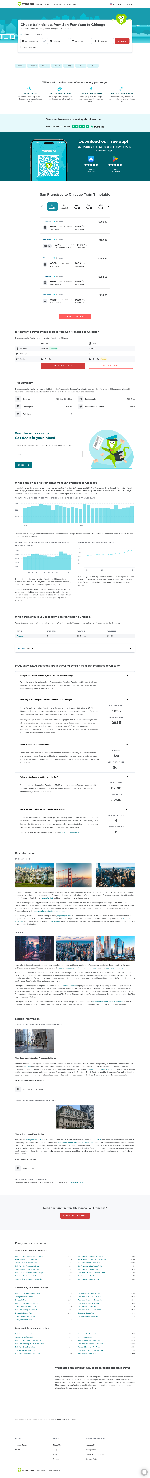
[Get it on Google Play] (115, 159)
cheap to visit (47, 898)
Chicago (51, 1419)
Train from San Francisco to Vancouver (29, 1256)
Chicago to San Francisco (70, 832)
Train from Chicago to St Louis (88, 1303)
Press (55, 1454)
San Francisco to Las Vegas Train (90, 1266)
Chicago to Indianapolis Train (25, 1306)
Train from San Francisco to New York (91, 1272)
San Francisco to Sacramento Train (27, 1269)
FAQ (69, 66)
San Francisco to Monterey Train (26, 1263)
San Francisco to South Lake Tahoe (90, 1256)
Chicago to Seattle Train (86, 1313)
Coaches (39, 4)
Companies (91, 1450)
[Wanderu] (26, 4)
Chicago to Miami (21, 1300)
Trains (47, 4)
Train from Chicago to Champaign (27, 1303)
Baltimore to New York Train (25, 1350)
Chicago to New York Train (87, 1306)
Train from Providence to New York (90, 1350)
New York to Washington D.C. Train (27, 1353)
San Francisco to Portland (87, 1276)
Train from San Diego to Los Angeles (28, 1340)
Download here (76, 1182)
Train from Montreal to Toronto (26, 1334)
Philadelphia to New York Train (89, 1347)
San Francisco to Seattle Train (88, 1279)
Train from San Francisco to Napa (27, 1266)
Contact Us (90, 1445)
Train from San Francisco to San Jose (28, 1276)
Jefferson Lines (87, 1142)
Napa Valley (55, 921)
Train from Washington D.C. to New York (29, 1344)
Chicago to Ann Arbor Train (25, 1316)
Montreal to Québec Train (24, 1337)
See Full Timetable (75, 316)
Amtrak (20, 636)
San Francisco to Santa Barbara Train (28, 1279)
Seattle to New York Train (87, 1353)
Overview (33, 66)
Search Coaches (63, 366)
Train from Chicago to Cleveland (89, 1310)
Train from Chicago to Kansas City (90, 1300)
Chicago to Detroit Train (23, 1319)
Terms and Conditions (95, 1454)
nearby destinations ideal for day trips (107, 1001)
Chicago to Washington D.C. (25, 1297)
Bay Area (27, 1066)
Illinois (42, 1419)
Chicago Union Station (34, 1140)
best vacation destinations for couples (49, 911)
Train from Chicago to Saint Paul (89, 1297)
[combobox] (31, 41)
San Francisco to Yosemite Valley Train (92, 1259)
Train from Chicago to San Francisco (28, 1293)
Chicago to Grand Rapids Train (89, 1293)
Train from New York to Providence (90, 1344)
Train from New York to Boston (89, 1334)
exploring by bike (64, 916)
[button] (112, 4)
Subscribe (23, 465)
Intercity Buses (21, 1445)
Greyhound (92, 1069)
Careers (56, 1459)
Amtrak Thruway (107, 1069)
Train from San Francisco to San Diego (29, 1272)
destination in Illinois (114, 968)
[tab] (27, 35)
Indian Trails (72, 1142)
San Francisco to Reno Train (88, 1269)
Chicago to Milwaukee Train (88, 1316)
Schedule (20, 66)
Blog (75, 4)
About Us (56, 1445)
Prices (44, 66)
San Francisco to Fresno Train (26, 1259)
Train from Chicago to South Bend (27, 1310)
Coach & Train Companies (61, 4)
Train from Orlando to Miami (25, 1347)
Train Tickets (19, 1419)
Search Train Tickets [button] (75, 1216)
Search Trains (111, 366)
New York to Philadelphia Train (89, 1340)
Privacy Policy (92, 1459)
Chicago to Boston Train (23, 1313)
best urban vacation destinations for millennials (78, 968)
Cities (81, 66)
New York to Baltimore (86, 1337)
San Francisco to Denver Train (89, 1263)
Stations (93, 66)
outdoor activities (70, 986)
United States (32, 1419)
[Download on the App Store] (91, 159)
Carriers (57, 66)
